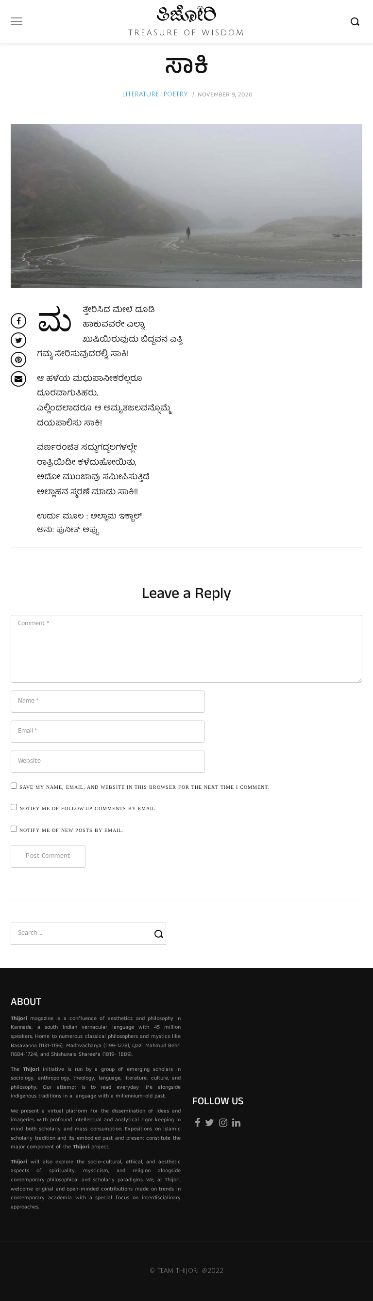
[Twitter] (210, 1120)
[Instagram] (223, 1120)
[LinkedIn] (236, 1120)
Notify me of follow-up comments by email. (88, 808)
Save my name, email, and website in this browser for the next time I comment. (144, 787)
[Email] (18, 379)
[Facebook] (197, 1120)
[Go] (356, 21)
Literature (140, 94)
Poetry (175, 94)
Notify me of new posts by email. (71, 830)
